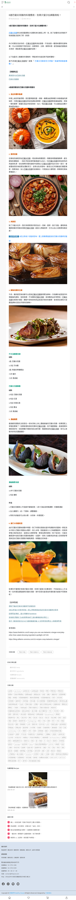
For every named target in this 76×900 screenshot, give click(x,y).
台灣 (28, 724)
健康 (9, 714)
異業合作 (28, 850)
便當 (42, 754)
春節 (48, 721)
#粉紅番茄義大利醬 (34, 761)
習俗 (53, 747)
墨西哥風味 (63, 724)
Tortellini (28, 754)
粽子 (19, 761)
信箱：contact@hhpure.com (10, 874)
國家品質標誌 (26, 711)
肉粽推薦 (10, 701)
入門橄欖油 (11, 754)
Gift (19, 731)
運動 (48, 694)
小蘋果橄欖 (44, 737)
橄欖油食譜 (31, 714)
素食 (63, 747)
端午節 (25, 761)
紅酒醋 (36, 704)
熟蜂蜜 (42, 691)
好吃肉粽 (59, 697)
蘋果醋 (35, 757)
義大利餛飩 (20, 754)
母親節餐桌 (40, 734)
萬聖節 (58, 714)
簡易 (59, 717)
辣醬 (9, 697)
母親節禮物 (46, 727)
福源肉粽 (18, 701)
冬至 (49, 747)
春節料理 (34, 724)
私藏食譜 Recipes (16, 675)
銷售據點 (22, 850)
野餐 (47, 691)
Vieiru (31, 744)
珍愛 (64, 727)
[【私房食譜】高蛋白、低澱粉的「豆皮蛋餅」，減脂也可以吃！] (38, 800)
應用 (9, 741)
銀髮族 (59, 751)
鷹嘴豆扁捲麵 (12, 761)
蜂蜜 (43, 694)
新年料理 (41, 724)
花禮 (60, 727)
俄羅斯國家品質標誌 (14, 711)
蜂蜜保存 (53, 707)
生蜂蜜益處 (34, 691)
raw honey (17, 691)
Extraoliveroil (49, 714)
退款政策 (22, 857)
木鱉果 (16, 707)
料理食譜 (10, 734)
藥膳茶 (25, 731)
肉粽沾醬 (32, 701)
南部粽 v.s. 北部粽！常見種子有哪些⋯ (22, 837)
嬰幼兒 (53, 751)
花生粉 (21, 704)
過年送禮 (37, 751)
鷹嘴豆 (10, 707)
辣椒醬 (15, 697)
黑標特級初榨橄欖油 (62, 754)
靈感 (16, 724)
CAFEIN (51, 744)
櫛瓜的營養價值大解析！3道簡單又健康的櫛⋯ (24, 830)
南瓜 (18, 717)
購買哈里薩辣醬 (34, 697)
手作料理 (23, 734)
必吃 (47, 724)
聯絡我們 (4, 850)
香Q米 (49, 741)
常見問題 (4, 857)
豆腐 (47, 751)
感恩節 (15, 721)
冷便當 (47, 754)
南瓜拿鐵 (53, 717)
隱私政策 (10, 850)
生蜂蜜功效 (26, 691)
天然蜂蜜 (61, 741)
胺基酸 (16, 751)
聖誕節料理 (38, 747)
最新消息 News (15, 667)
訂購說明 (16, 857)
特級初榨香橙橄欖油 (41, 744)
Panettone (22, 614)
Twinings (17, 744)
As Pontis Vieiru (55, 737)
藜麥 (58, 747)
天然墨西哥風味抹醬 (55, 731)
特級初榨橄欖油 (18, 694)
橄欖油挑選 (39, 714)
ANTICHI (62, 757)
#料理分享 (18, 737)
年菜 (58, 721)
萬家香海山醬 (63, 701)
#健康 (17, 734)
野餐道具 (10, 727)
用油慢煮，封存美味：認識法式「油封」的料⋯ (25, 826)
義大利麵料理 (43, 711)
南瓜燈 (35, 717)
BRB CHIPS (53, 757)
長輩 (43, 751)
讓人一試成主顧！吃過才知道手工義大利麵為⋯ (25, 822)
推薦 (34, 731)
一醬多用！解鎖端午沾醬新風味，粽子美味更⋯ (25, 834)
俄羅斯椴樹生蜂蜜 (52, 701)
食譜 (64, 717)
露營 (52, 754)
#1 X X (35, 621)
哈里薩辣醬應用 (23, 697)
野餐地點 (53, 691)
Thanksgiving (31, 721)
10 (29, 617)
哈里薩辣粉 (21, 757)
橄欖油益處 (28, 694)
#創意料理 (61, 734)
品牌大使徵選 (36, 850)
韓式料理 (10, 724)
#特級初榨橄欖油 (34, 737)
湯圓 (44, 747)
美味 (30, 717)
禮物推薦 (54, 727)
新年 (53, 721)
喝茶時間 (24, 744)
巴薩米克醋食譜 (47, 652)
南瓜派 (41, 717)
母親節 (39, 727)
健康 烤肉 (15, 714)
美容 (32, 741)
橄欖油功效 (37, 694)
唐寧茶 (10, 744)
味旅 (62, 744)
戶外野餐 (32, 727)
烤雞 (9, 721)
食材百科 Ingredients (17, 671)
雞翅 (46, 731)
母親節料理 (31, 734)
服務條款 (16, 850)
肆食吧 (55, 741)
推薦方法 (26, 741)
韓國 (62, 721)
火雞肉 (10, 747)
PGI (17, 75)
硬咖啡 (57, 744)
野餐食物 (60, 691)
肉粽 (53, 697)
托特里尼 (36, 754)
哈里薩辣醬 (62, 694)
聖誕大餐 (30, 747)
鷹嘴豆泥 (64, 704)
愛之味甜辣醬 (41, 701)
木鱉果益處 (23, 707)
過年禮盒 (30, 751)
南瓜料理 (24, 717)
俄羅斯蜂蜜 (56, 704)
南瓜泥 (47, 717)
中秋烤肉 (56, 711)
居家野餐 (25, 727)
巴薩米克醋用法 (34, 652)
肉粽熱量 (25, 701)
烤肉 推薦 (23, 714)
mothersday (12, 731)
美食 (39, 721)
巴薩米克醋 (13, 33)
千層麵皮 (47, 734)
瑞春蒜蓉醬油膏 (12, 704)
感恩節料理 (22, 721)
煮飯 (40, 741)
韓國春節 (22, 724)
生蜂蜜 (10, 691)
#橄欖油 (25, 737)
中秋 (50, 711)
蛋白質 (10, 751)
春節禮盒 (22, 751)
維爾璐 (64, 737)
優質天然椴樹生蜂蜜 (45, 704)
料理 (44, 721)
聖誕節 (23, 747)
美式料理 (16, 747)
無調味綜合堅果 (43, 757)
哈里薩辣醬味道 (45, 697)
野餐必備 (18, 727)
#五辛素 (10, 737)
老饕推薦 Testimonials (17, 678)
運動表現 (54, 694)
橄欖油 (10, 694)
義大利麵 (34, 711)
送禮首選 (40, 731)
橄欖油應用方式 (17, 741)
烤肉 (62, 711)
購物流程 (10, 857)
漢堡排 (54, 734)
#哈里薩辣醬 (11, 757)
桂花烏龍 (28, 757)
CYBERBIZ (48, 893)
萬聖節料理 (11, 717)
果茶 (30, 731)
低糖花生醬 (54, 724)
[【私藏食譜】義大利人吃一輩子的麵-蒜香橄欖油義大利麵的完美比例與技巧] (38, 779)
